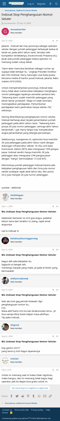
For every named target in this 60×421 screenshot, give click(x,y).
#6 (57, 370)
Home (5, 412)
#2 (57, 206)
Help (48, 409)
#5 (57, 336)
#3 (57, 249)
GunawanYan (10, 23)
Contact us (7, 409)
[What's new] (50, 4)
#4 (57, 289)
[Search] (56, 4)
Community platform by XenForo (26, 418)
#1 (57, 40)
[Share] (53, 41)
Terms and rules (21, 409)
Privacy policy (37, 409)
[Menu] (4, 4)
